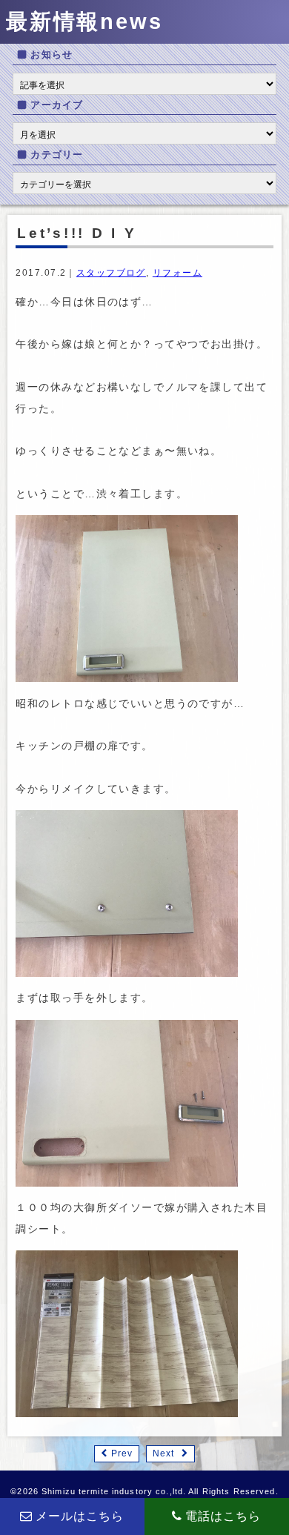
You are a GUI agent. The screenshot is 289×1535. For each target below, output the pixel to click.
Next (163, 1453)
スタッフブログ (111, 272)
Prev (122, 1453)
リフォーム (177, 272)
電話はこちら (223, 1516)
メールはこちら (80, 1516)
